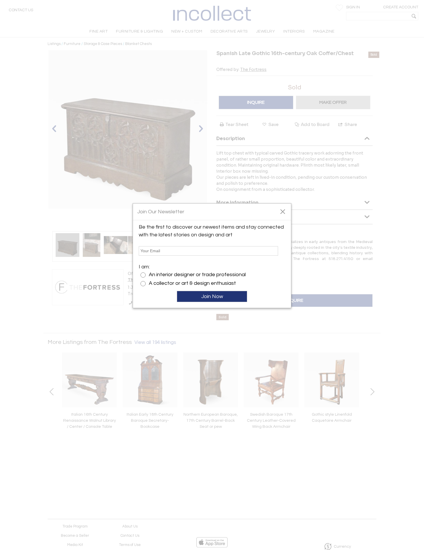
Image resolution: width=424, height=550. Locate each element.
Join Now (212, 296)
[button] (282, 211)
